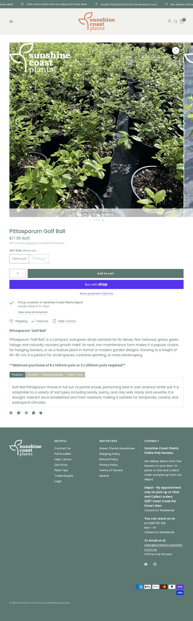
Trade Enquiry (63, 476)
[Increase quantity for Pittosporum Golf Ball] (23, 273)
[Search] (175, 21)
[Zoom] (175, 50)
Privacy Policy (108, 465)
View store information (32, 312)
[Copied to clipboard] (41, 413)
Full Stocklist (62, 454)
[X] (19, 413)
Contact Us (62, 448)
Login (58, 481)
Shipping (31, 243)
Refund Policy (108, 459)
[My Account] (169, 21)
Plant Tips (61, 470)
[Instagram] (157, 564)
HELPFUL (60, 441)
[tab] (17, 375)
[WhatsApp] (34, 413)
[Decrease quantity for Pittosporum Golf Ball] (12, 273)
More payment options (96, 293)
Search (104, 476)
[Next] (103, 220)
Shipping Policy (109, 454)
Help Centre (62, 459)
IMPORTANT (108, 441)
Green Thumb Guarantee (117, 448)
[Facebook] (11, 413)
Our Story (60, 465)
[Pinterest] (27, 413)
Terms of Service (111, 470)
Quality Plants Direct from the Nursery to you (111, 4)
